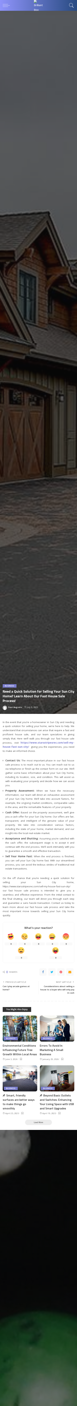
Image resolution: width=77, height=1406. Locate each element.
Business (9, 686)
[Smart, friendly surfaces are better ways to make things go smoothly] (20, 1078)
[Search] (70, 5)
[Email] (69, 972)
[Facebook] (43, 972)
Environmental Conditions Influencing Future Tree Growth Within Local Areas (20, 1049)
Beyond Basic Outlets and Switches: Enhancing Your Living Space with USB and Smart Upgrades (57, 1101)
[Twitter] (52, 972)
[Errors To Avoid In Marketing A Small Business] (57, 1029)
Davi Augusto (15, 707)
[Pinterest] (60, 972)
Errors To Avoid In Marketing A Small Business (51, 1049)
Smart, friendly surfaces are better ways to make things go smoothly (19, 1101)
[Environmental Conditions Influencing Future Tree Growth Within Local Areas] (20, 1029)
